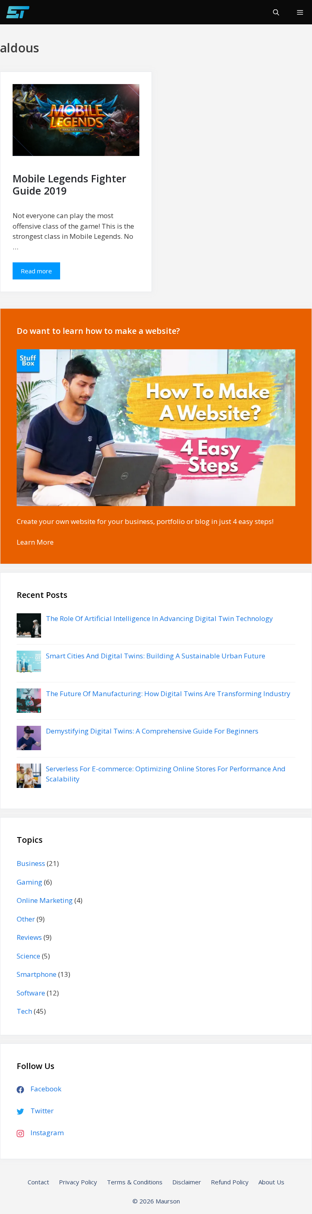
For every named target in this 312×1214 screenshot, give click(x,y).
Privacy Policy (78, 1182)
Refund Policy (230, 1182)
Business (31, 863)
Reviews (29, 937)
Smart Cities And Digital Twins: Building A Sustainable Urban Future (155, 655)
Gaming (29, 882)
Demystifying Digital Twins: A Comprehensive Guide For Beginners (152, 731)
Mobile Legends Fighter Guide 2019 (69, 184)
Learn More (35, 542)
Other (26, 919)
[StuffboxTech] (17, 12)
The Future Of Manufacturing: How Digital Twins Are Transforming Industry (168, 693)
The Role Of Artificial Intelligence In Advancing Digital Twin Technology (159, 618)
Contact (38, 1182)
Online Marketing (45, 900)
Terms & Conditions (134, 1182)
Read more (40, 273)
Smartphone (36, 974)
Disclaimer (186, 1182)
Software (31, 993)
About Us (271, 1182)
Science (28, 956)
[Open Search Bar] (276, 12)
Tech (24, 1011)
